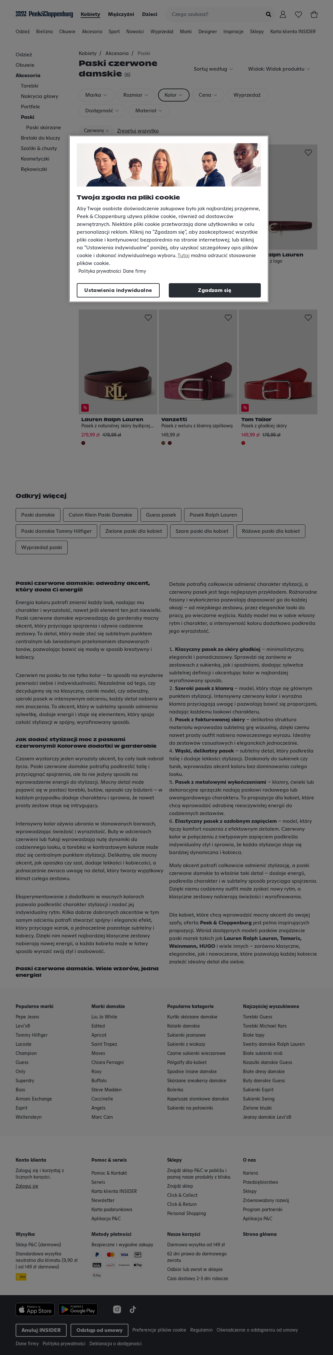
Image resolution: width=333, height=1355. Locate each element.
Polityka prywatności (99, 271)
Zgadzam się (214, 290)
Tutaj (184, 255)
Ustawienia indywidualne (118, 290)
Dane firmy (134, 271)
